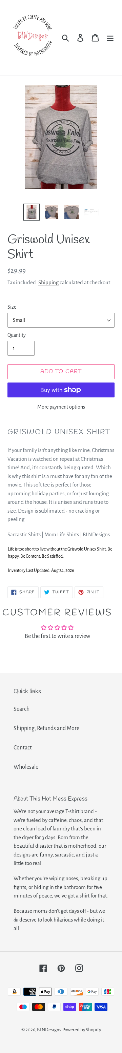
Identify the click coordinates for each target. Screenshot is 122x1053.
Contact (23, 748)
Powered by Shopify (81, 1029)
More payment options (61, 407)
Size (11, 307)
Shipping (48, 282)
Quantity (16, 335)
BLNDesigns (49, 1029)
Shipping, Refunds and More (46, 728)
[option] (31, 212)
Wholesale (26, 767)
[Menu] (110, 38)
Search (21, 709)
